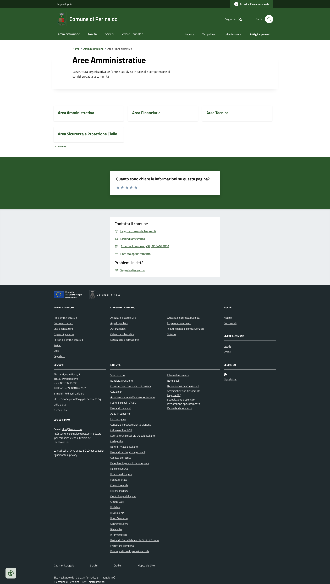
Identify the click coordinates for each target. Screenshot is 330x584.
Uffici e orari (60, 404)
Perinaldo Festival (120, 408)
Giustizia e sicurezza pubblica (183, 318)
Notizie (228, 318)
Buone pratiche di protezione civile (129, 551)
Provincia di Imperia (121, 474)
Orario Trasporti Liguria (123, 496)
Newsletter (230, 379)
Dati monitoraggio (64, 565)
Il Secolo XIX (117, 513)
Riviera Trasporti (119, 491)
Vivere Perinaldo (132, 34)
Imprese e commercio (179, 323)
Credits (118, 565)
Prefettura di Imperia (122, 546)
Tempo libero (209, 34)
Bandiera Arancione (121, 380)
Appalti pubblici (119, 323)
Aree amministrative (65, 318)
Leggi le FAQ (174, 395)
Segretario (59, 356)
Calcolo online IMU (121, 430)
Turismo (171, 334)
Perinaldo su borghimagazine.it (127, 452)
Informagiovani (118, 535)
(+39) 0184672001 (75, 388)
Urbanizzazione (233, 34)
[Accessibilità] (11, 573)
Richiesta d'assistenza (179, 408)
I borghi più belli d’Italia (123, 403)
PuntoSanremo (119, 518)
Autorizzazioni (118, 329)
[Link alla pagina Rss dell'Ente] (226, 374)
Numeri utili (60, 410)
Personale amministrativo (68, 340)
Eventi (227, 352)
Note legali (173, 380)
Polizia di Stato (118, 480)
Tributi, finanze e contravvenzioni (185, 329)
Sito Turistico (117, 375)
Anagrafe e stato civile (123, 318)
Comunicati (230, 323)
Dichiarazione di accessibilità (183, 386)
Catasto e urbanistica (122, 334)
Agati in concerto (120, 414)
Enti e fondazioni (63, 329)
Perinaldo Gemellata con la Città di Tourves (134, 540)
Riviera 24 (116, 529)
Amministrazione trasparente (183, 391)
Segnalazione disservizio (181, 399)
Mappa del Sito (146, 565)
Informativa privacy (178, 375)
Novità (92, 34)
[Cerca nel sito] (267, 19)
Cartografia (116, 441)
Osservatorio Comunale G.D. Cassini (130, 386)
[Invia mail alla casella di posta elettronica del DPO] (72, 429)
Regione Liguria (64, 4)
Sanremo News (119, 524)
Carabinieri (116, 392)
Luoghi (227, 346)
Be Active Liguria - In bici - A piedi (129, 463)
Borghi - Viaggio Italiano (124, 447)
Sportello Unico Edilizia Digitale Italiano (132, 436)
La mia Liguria (118, 419)
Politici (57, 345)
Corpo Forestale (119, 485)
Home (76, 49)
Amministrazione (69, 34)
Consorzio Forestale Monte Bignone (130, 425)
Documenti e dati (63, 323)
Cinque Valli (117, 502)
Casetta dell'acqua (120, 458)
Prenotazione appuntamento (183, 404)
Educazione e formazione (124, 340)
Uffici (56, 351)
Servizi (109, 34)
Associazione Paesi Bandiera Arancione (132, 397)
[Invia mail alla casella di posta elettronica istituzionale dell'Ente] (73, 393)
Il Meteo (115, 507)
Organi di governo (64, 334)
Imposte (189, 34)
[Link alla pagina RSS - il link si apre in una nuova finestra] (240, 19)
